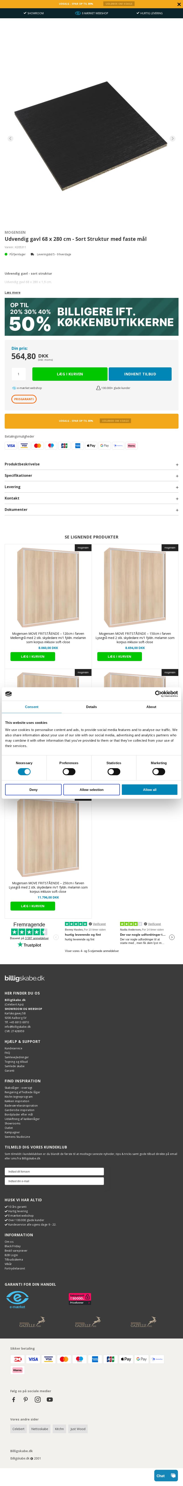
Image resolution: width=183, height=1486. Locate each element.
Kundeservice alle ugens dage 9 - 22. (32, 1224)
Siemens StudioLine (17, 1137)
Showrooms (13, 1123)
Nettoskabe (39, 1429)
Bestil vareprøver (16, 1251)
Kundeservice (14, 1048)
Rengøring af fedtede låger (22, 1092)
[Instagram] (37, 1402)
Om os (9, 1242)
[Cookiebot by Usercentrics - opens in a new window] (158, 694)
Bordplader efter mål (19, 1114)
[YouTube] (49, 1402)
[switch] (69, 771)
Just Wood (78, 1429)
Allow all (149, 789)
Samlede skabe (15, 1066)
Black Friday (13, 1246)
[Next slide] (173, 139)
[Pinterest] (25, 1402)
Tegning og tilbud (16, 1062)
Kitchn (59, 1429)
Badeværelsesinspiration (21, 1105)
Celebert (18, 1429)
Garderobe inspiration (20, 1110)
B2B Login (11, 1255)
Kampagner (12, 1132)
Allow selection (92, 789)
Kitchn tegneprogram (19, 1097)
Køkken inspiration (17, 1101)
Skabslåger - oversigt (18, 1088)
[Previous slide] (11, 139)
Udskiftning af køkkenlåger (22, 1119)
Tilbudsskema (14, 1259)
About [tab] (151, 707)
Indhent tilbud (140, 374)
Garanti (10, 1071)
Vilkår (8, 1264)
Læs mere (13, 292)
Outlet (9, 1128)
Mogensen (15, 232)
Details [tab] (91, 707)
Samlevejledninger (17, 1057)
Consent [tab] (31, 707)
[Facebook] (13, 1402)
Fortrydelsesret (15, 1268)
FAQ (7, 1053)
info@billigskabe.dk (18, 1027)
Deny (33, 789)
